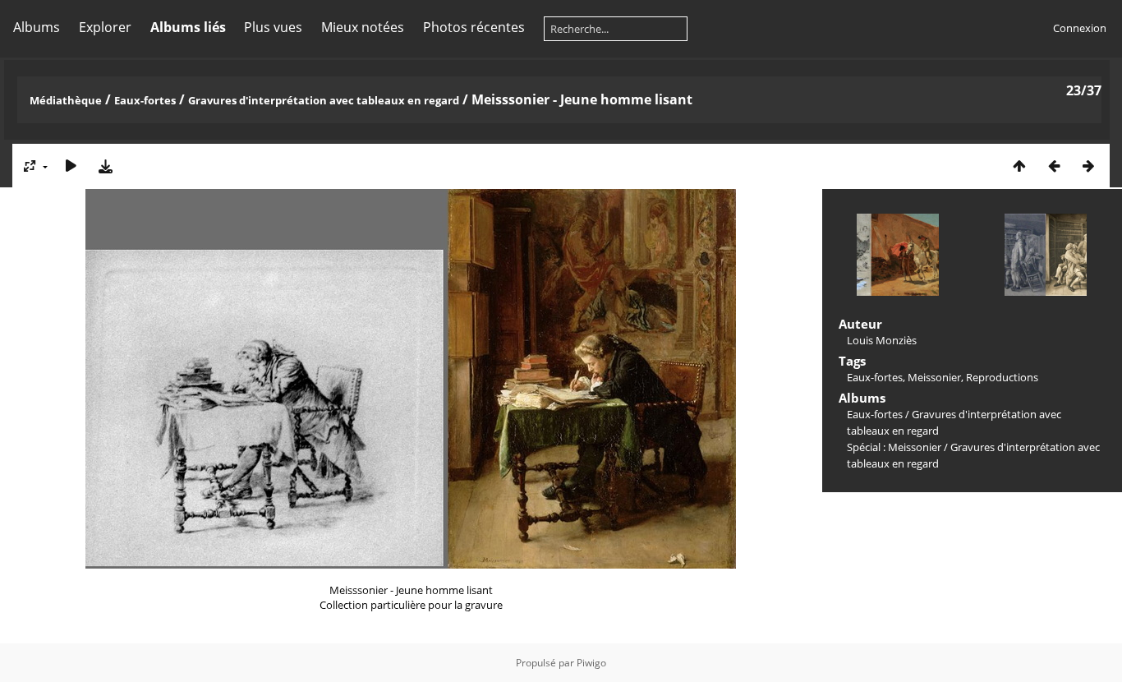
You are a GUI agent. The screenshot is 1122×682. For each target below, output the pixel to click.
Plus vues (273, 27)
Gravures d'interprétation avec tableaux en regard (323, 100)
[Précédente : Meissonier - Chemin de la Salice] (1054, 165)
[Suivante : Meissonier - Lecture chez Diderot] (1088, 165)
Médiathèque (66, 100)
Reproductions (1002, 377)
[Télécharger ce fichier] (105, 165)
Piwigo (591, 663)
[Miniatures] (1019, 165)
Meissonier (934, 377)
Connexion (1079, 28)
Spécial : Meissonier (894, 447)
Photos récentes (474, 27)
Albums (36, 27)
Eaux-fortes (145, 100)
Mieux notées (362, 27)
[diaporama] (70, 165)
